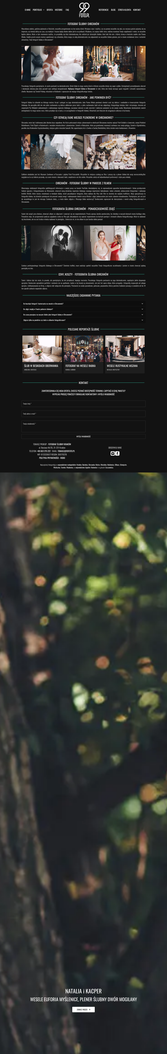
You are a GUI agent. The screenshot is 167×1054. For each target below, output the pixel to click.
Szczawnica (109, 467)
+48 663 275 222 (44, 451)
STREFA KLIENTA (124, 9)
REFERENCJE (103, 9)
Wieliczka (57, 467)
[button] (83, 303)
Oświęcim (123, 464)
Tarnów (63, 467)
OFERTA (50, 9)
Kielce (98, 464)
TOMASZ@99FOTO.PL (66, 451)
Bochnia (85, 464)
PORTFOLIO (37, 9)
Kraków (79, 464)
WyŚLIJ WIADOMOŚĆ (83, 436)
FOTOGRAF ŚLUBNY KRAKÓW (59, 444)
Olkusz (117, 464)
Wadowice (69, 467)
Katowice (94, 467)
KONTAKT (137, 9)
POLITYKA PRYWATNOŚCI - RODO (52, 458)
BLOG (113, 9)
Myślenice (110, 464)
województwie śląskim (83, 467)
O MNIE (28, 9)
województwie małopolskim (67, 464)
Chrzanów (91, 464)
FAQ (67, 9)
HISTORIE (58, 9)
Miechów (104, 464)
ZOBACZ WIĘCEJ (82, 1009)
